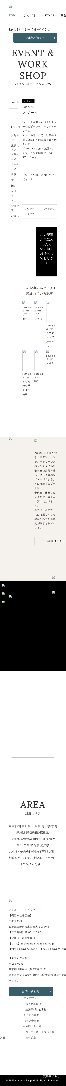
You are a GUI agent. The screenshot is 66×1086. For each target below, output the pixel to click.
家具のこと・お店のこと (15, 152)
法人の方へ (30, 998)
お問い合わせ (35, 37)
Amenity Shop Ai (25, 1080)
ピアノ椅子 (26, 316)
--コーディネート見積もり (39, 1032)
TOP (12, 15)
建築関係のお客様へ (33, 762)
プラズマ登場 (38, 316)
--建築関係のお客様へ (36, 1009)
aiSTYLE (48, 15)
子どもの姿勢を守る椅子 (26, 388)
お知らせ (15, 137)
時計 (37, 381)
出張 (14, 174)
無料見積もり (51, 1076)
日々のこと (15, 166)
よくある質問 (31, 1015)
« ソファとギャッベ (31, 211)
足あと (50, 363)
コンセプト (28, 15)
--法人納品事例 (32, 1003)
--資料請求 (29, 1037)
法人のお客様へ (32, 752)
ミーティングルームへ (50, 339)
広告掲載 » (49, 209)
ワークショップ (15, 205)
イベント (15, 193)
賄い (14, 185)
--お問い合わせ (32, 1026)
